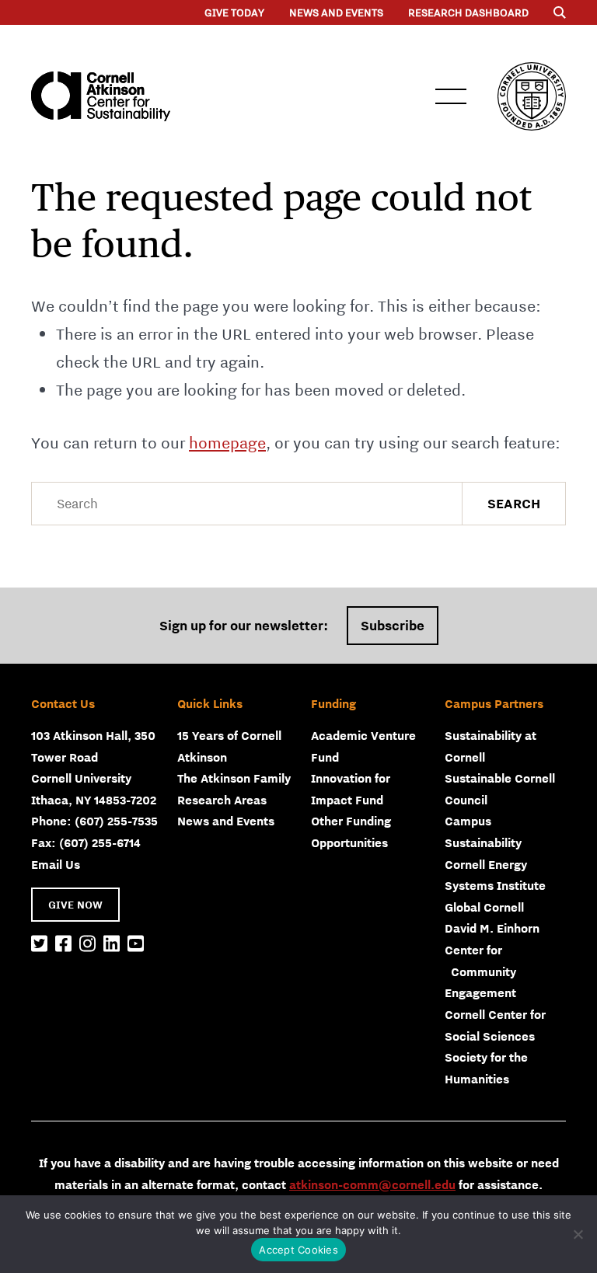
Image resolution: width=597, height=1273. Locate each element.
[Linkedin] (111, 944)
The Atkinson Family (234, 778)
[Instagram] (87, 944)
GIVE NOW (75, 905)
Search (513, 503)
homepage (227, 442)
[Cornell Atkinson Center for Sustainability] (100, 96)
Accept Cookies (298, 1249)
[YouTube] (135, 944)
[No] (577, 1234)
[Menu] (559, 12)
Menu (450, 96)
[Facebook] (63, 944)
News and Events (336, 12)
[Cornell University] (532, 96)
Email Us (55, 864)
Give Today (234, 12)
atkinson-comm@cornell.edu (372, 1184)
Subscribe (392, 625)
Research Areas (222, 799)
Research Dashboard (468, 12)
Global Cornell (484, 907)
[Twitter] (39, 944)
